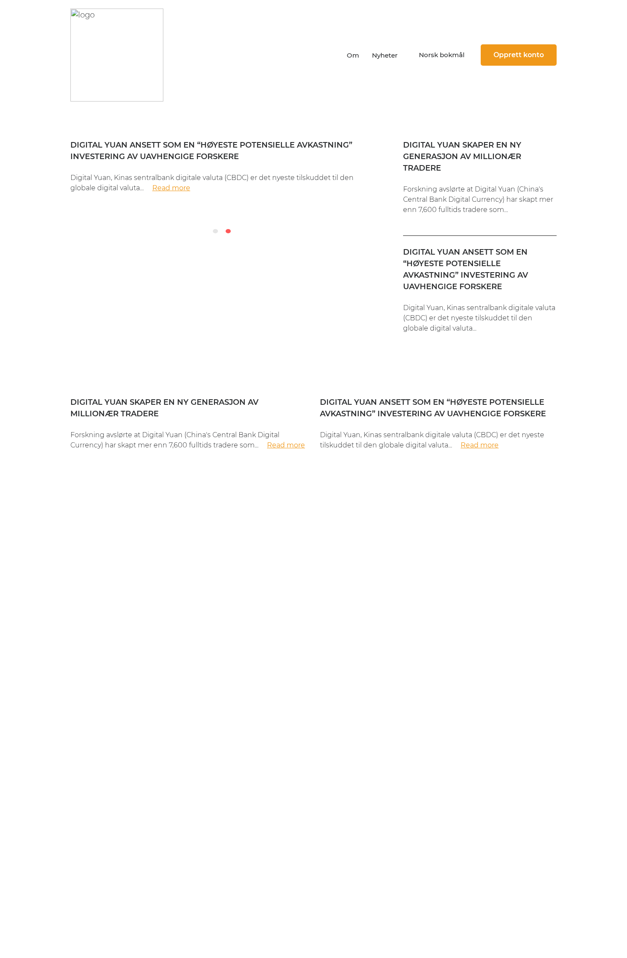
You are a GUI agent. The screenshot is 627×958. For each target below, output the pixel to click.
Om (353, 55)
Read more (171, 188)
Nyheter (385, 55)
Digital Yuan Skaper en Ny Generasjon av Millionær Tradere (462, 156)
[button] (439, 55)
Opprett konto (518, 55)
